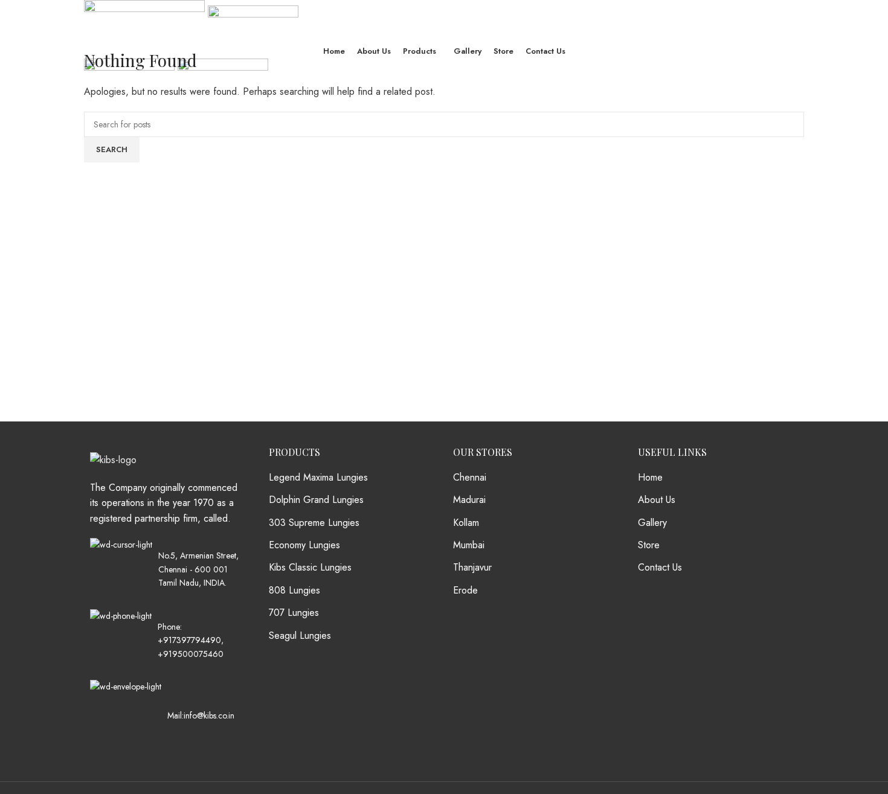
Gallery (652, 523)
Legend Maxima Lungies (318, 477)
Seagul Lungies (300, 635)
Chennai (469, 477)
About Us (656, 500)
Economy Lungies (304, 545)
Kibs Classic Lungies (310, 567)
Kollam (466, 523)
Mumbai (468, 545)
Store (649, 545)
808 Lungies (294, 590)
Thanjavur (472, 567)
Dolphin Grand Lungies (316, 500)
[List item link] (167, 640)
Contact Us (660, 567)
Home (650, 477)
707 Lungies (294, 613)
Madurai (469, 500)
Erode (465, 590)
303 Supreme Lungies (314, 523)
